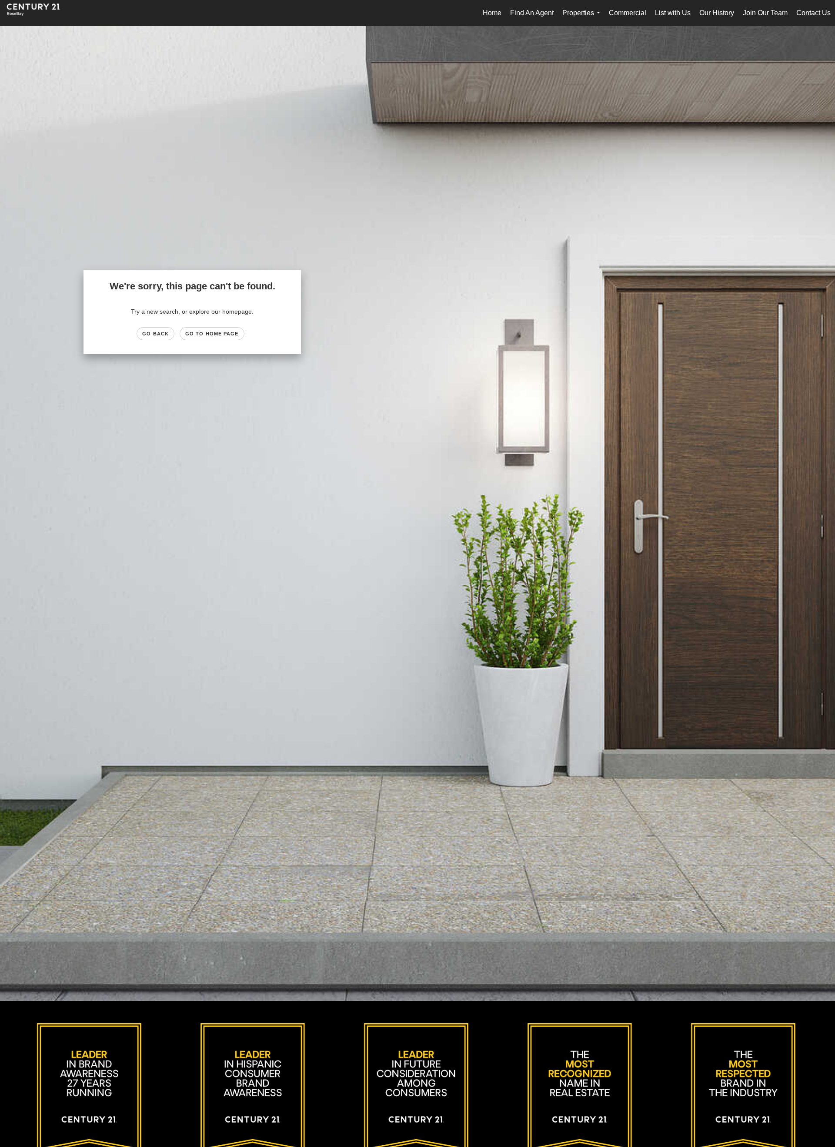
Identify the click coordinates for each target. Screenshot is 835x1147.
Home (492, 13)
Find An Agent (532, 13)
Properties (583, 17)
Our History (716, 13)
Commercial (627, 13)
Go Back (155, 333)
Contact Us (813, 13)
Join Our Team (765, 13)
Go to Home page (212, 333)
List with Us (673, 13)
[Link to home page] (38, 13)
